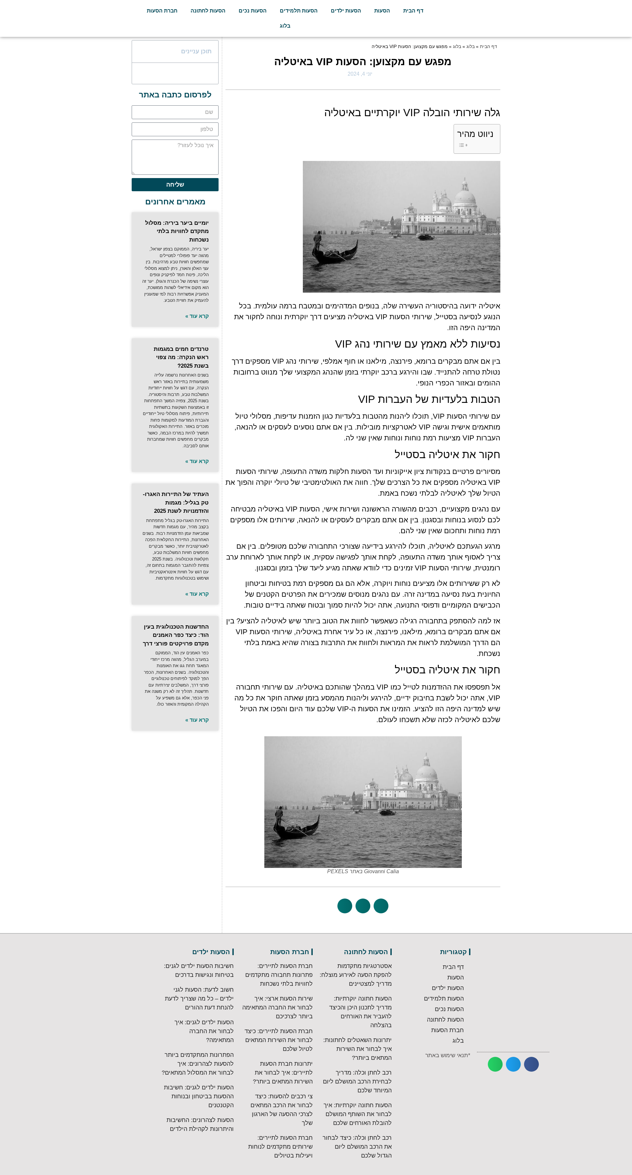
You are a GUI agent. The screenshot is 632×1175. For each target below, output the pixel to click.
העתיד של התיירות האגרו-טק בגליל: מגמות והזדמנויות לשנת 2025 (176, 502)
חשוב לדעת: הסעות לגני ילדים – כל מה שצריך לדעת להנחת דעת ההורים (199, 998)
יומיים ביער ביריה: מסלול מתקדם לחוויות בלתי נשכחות (177, 231)
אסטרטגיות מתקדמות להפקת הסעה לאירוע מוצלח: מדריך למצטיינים (356, 975)
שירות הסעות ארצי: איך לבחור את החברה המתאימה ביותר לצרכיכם (277, 1007)
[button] (381, 906)
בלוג (285, 26)
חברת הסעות (162, 10)
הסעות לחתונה (208, 10)
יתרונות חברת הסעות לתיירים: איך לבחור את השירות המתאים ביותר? (283, 1072)
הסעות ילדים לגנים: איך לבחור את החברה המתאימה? (204, 1031)
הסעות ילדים (346, 10)
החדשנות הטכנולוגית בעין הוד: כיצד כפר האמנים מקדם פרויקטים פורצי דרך (176, 635)
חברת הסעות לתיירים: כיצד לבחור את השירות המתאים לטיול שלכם (279, 1040)
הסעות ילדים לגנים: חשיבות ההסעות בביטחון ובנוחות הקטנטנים (199, 1096)
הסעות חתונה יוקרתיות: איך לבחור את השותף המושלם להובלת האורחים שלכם (358, 1114)
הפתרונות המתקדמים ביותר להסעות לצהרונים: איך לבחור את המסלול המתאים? (198, 1064)
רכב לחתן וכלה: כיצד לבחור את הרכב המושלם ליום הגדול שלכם (357, 1147)
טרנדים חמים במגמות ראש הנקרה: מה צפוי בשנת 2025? (181, 357)
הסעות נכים (253, 10)
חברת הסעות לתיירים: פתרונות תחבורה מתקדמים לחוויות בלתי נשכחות (279, 975)
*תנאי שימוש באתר (447, 1055)
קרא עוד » (197, 316)
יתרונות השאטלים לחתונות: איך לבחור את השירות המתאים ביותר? (357, 1049)
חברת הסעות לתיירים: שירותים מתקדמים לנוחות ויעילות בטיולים (280, 1147)
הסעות (382, 10)
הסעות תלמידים (299, 10)
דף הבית (413, 10)
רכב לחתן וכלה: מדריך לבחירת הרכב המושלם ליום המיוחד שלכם (357, 1081)
